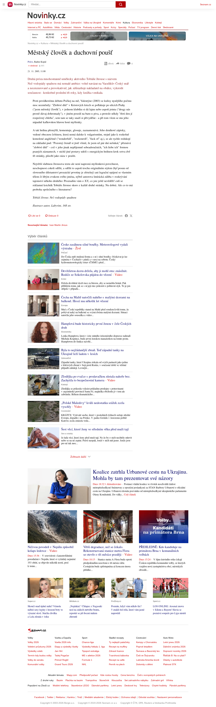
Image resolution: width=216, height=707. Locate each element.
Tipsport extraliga (90, 651)
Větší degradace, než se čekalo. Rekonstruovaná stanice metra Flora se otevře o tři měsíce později (106, 551)
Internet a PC (34, 27)
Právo (30, 61)
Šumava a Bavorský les (148, 651)
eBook (111, 63)
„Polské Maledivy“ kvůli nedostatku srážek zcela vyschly (92, 405)
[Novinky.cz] (47, 16)
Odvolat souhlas (147, 697)
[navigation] (3, 4)
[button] (43, 253)
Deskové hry (130, 685)
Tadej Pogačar (62, 655)
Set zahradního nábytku (136, 680)
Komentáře (108, 22)
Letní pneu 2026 (171, 642)
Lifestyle (149, 22)
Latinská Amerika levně (147, 660)
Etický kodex (112, 697)
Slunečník (104, 680)
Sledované (168, 27)
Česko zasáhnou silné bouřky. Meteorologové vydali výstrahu (94, 246)
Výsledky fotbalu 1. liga (93, 646)
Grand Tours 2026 (64, 664)
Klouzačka (117, 680)
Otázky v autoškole (172, 660)
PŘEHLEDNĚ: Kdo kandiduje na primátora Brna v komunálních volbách (160, 551)
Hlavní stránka (35, 22)
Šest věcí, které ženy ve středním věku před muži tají (95, 429)
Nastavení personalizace (169, 697)
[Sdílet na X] (131, 215)
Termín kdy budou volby (40, 655)
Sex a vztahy (67, 434)
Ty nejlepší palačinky (119, 642)
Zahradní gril (157, 680)
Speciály (122, 27)
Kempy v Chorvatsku (146, 642)
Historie (77, 27)
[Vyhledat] (121, 4)
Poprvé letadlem (144, 646)
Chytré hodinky (159, 685)
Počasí (131, 27)
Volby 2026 (33, 642)
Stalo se (48, 22)
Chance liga (88, 642)
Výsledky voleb (35, 651)
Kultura (126, 22)
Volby (66, 22)
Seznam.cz (205, 4)
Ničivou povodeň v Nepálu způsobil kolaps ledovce (51, 549)
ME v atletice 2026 (91, 655)
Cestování (67, 27)
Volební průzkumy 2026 (39, 646)
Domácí (58, 22)
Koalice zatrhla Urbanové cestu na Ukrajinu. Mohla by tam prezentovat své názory (140, 474)
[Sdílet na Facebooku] (126, 215)
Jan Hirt (58, 651)
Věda (57, 27)
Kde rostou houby (109, 675)
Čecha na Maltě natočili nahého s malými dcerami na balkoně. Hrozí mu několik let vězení (95, 299)
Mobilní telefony (61, 685)
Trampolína (91, 680)
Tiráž (79, 697)
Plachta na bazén (74, 680)
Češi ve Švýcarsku (145, 655)
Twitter (50, 697)
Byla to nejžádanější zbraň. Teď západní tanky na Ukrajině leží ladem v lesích (92, 352)
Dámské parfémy (100, 685)
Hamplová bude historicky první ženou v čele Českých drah (96, 325)
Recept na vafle (117, 660)
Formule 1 (87, 660)
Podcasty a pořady (92, 27)
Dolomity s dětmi (144, 664)
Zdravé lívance (116, 651)
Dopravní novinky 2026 (174, 651)
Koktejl (158, 22)
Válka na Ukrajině (92, 22)
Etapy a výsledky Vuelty (66, 646)
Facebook (39, 697)
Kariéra (71, 697)
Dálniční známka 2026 (174, 646)
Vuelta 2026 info (63, 642)
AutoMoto (47, 27)
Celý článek (130, 494)
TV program (143, 27)
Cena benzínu (128, 675)
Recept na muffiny (118, 646)
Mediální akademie (94, 697)
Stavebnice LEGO (80, 685)
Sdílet (122, 63)
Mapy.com (72, 675)
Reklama (60, 697)
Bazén (60, 680)
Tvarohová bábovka (119, 655)
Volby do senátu (36, 660)
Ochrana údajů (128, 697)
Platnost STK (169, 664)
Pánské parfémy (178, 685)
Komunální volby (36, 664)
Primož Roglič (61, 660)
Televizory (144, 685)
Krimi (118, 22)
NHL (84, 664)
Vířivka (169, 680)
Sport (106, 27)
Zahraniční (76, 22)
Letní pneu (116, 685)
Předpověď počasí (89, 675)
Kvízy (113, 27)
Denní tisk (156, 27)
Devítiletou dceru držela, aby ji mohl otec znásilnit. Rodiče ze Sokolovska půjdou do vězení (94, 273)
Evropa (64, 305)
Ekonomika (137, 22)
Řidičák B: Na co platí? (174, 655)
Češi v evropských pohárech (151, 675)
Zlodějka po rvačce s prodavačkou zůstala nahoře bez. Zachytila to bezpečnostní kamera (95, 378)
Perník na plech (117, 664)
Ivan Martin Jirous (58, 225)
